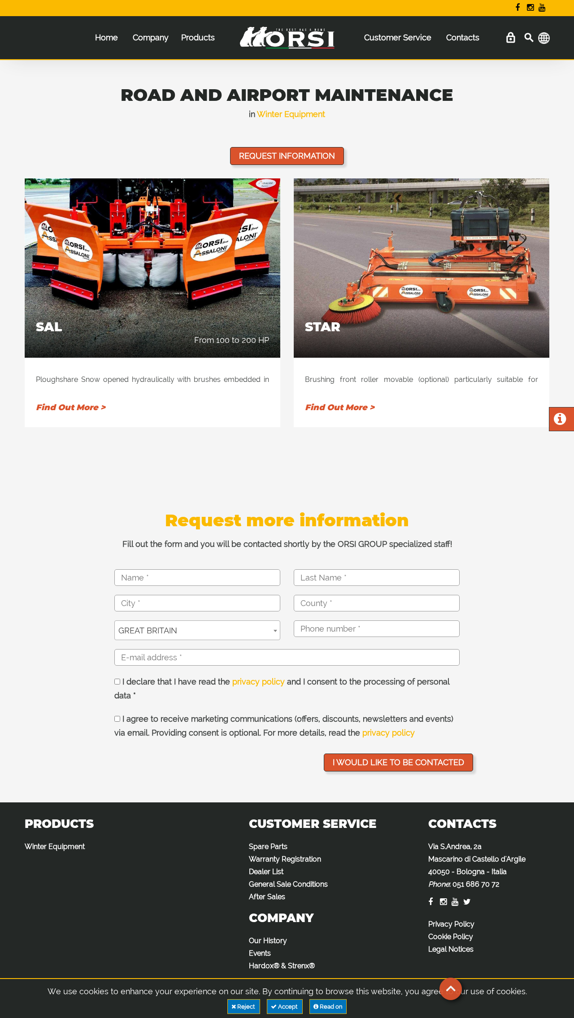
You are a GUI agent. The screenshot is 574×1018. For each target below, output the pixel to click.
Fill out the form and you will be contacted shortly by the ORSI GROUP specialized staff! (287, 544)
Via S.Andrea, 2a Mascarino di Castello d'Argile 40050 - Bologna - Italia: (477, 865)
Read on (330, 1006)
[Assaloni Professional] (286, 42)
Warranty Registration (285, 859)
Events (260, 953)
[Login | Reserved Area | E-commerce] (510, 38)
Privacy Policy (451, 924)
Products (198, 37)
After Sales (267, 896)
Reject (246, 1006)
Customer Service (397, 37)
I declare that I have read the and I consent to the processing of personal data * (281, 689)
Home (106, 37)
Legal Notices (451, 949)
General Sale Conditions (288, 884)
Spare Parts (268, 846)
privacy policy (258, 681)
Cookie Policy (450, 936)
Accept (288, 1006)
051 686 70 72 (476, 884)
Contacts (462, 37)
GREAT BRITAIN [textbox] (147, 630)
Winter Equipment (291, 114)
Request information (287, 155)
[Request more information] (559, 421)
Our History (268, 940)
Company (151, 37)
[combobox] (197, 630)
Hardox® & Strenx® (282, 966)
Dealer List (266, 871)
